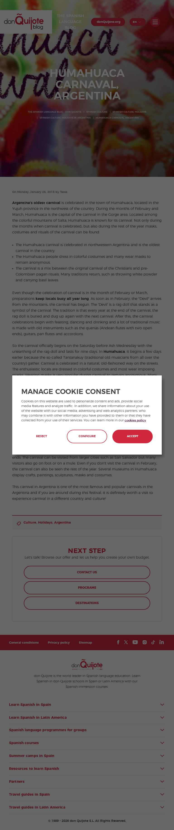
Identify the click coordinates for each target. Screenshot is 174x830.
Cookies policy (135, 420)
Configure (87, 436)
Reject (41, 436)
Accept (132, 436)
